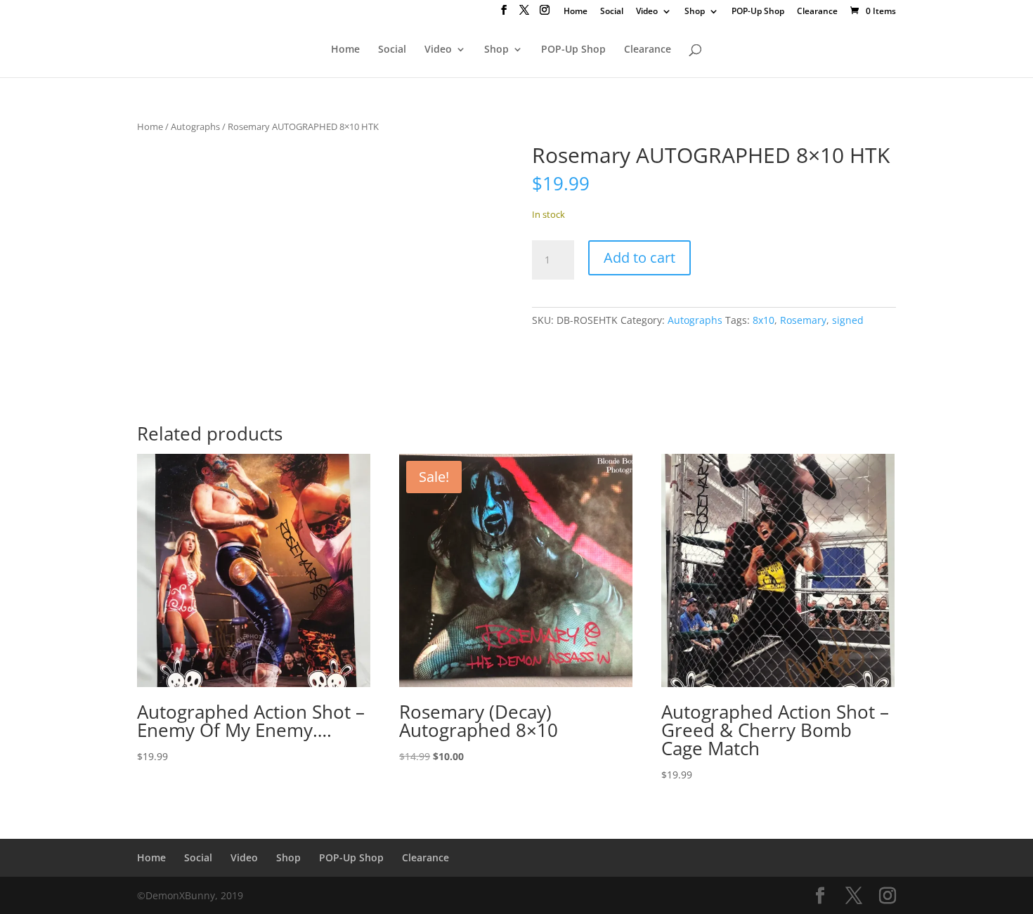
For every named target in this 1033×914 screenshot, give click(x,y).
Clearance (817, 12)
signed (848, 320)
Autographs (195, 126)
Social (611, 12)
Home (575, 12)
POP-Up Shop (758, 12)
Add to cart (639, 257)
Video (647, 12)
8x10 (763, 320)
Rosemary (803, 320)
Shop (694, 12)
